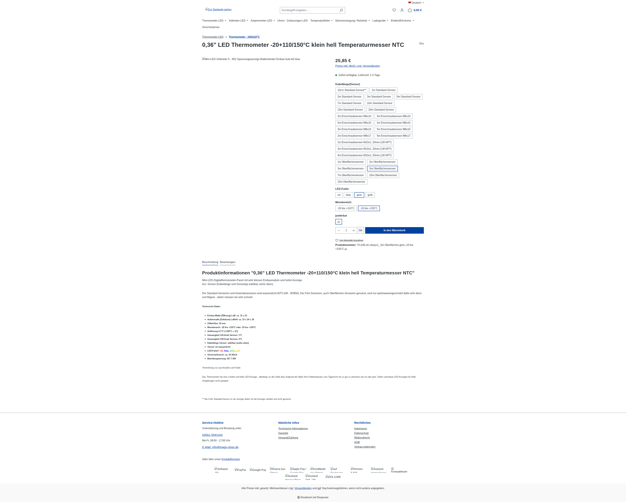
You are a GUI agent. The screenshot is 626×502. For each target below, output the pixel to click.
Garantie (283, 433)
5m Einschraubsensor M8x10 (393, 129)
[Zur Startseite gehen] (218, 9)
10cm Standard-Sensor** (351, 90)
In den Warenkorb (394, 230)
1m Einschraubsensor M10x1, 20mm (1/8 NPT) (364, 142)
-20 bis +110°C (346, 208)
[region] (265, 92)
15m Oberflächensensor (351, 181)
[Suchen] (341, 10)
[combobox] (309, 10)
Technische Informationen (293, 428)
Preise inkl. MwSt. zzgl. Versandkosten (357, 66)
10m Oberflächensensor (383, 175)
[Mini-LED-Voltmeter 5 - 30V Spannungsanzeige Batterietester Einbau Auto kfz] (265, 92)
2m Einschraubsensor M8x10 (393, 122)
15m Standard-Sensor (350, 109)
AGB (357, 442)
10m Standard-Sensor (379, 103)
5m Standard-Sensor (408, 96)
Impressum (360, 428)
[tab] (210, 262)
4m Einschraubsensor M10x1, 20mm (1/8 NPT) (364, 155)
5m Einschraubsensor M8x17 (393, 135)
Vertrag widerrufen (364, 446)
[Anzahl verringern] (338, 230)
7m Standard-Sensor (349, 103)
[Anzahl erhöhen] (353, 230)
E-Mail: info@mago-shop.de (220, 447)
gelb (370, 195)
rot (338, 195)
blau (348, 195)
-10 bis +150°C (369, 208)
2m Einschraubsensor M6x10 (354, 116)
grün (359, 195)
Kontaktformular (231, 459)
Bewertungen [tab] (227, 262)
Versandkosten (303, 488)
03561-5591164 (212, 435)
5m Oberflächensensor (382, 168)
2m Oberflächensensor (382, 161)
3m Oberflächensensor (350, 168)
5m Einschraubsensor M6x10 (354, 122)
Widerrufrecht (362, 437)
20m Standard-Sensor (381, 109)
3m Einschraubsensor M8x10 (354, 129)
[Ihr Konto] (402, 10)
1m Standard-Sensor (384, 90)
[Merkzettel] (394, 10)
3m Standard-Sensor (379, 96)
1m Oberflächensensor (350, 161)
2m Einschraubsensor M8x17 (354, 135)
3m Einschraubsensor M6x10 (393, 116)
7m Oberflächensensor (350, 175)
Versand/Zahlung (288, 437)
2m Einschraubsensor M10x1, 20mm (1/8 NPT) (364, 148)
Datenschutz (361, 433)
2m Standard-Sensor (349, 96)
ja (339, 221)
